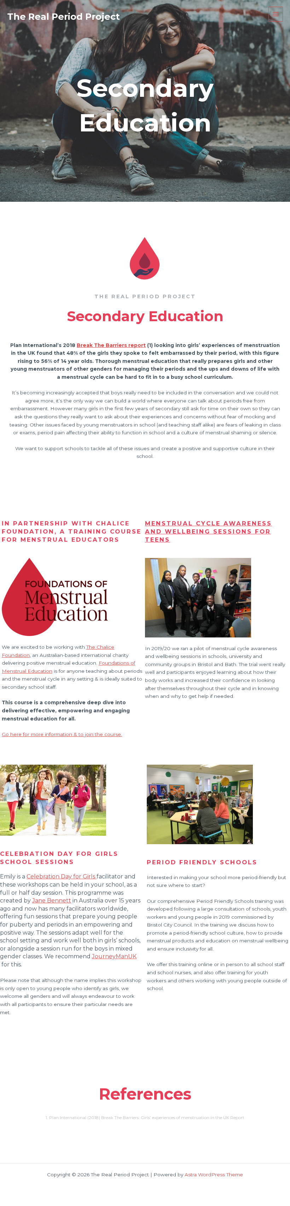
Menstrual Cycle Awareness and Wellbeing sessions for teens (208, 531)
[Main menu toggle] (275, 14)
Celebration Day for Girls (62, 876)
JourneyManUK (114, 956)
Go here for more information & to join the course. (62, 734)
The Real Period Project (63, 16)
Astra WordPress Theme (214, 1174)
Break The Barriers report (111, 345)
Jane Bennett (51, 900)
